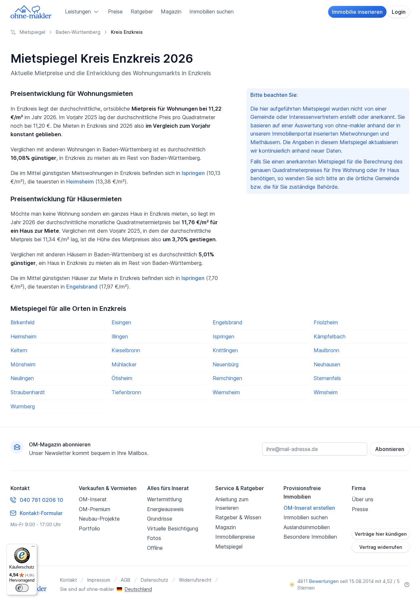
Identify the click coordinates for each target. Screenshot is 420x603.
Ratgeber (142, 11)
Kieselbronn (126, 350)
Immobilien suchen (211, 11)
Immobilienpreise (235, 536)
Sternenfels (327, 378)
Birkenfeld (22, 322)
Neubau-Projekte (99, 518)
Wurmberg (22, 406)
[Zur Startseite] (31, 11)
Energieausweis (165, 509)
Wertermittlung (164, 499)
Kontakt (68, 580)
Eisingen (121, 322)
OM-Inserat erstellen (309, 508)
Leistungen (78, 11)
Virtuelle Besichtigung (172, 528)
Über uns (362, 499)
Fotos (154, 538)
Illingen (120, 336)
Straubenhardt (27, 392)
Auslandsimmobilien (307, 527)
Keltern (18, 350)
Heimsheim (80, 181)
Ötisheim (122, 378)
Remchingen (227, 378)
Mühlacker (124, 364)
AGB (125, 580)
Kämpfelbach (330, 336)
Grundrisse (159, 518)
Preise (115, 11)
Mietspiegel (228, 546)
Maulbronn (326, 350)
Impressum (98, 580)
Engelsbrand (81, 286)
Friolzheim (326, 322)
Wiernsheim (226, 392)
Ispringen (193, 173)
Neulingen (22, 378)
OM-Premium (94, 509)
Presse (360, 509)
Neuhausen (327, 364)
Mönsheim (22, 364)
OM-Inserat (93, 499)
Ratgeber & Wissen (238, 517)
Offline (155, 548)
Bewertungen (324, 581)
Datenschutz (154, 580)
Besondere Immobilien (310, 536)
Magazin (171, 11)
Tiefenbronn (126, 392)
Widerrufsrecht (195, 580)
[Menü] (33, 548)
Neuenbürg (226, 364)
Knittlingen (225, 350)
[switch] (22, 588)
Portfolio (89, 528)
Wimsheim (326, 392)
